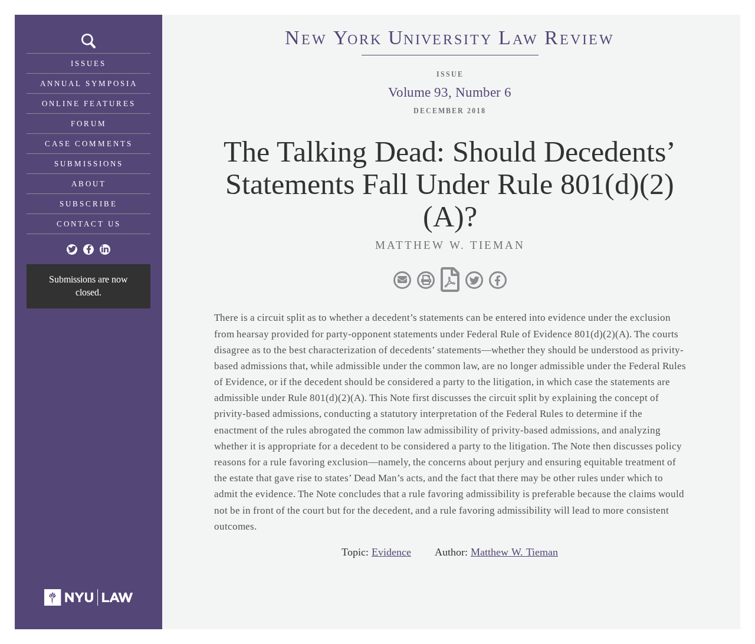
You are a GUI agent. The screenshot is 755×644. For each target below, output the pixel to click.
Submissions (88, 163)
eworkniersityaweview (450, 39)
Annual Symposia (88, 83)
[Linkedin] (105, 249)
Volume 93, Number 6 (449, 92)
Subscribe (88, 203)
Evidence (391, 552)
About (88, 183)
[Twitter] (72, 249)
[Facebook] (88, 249)
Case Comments (89, 143)
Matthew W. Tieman (514, 552)
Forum (89, 123)
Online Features (89, 103)
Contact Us (89, 223)
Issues (88, 63)
